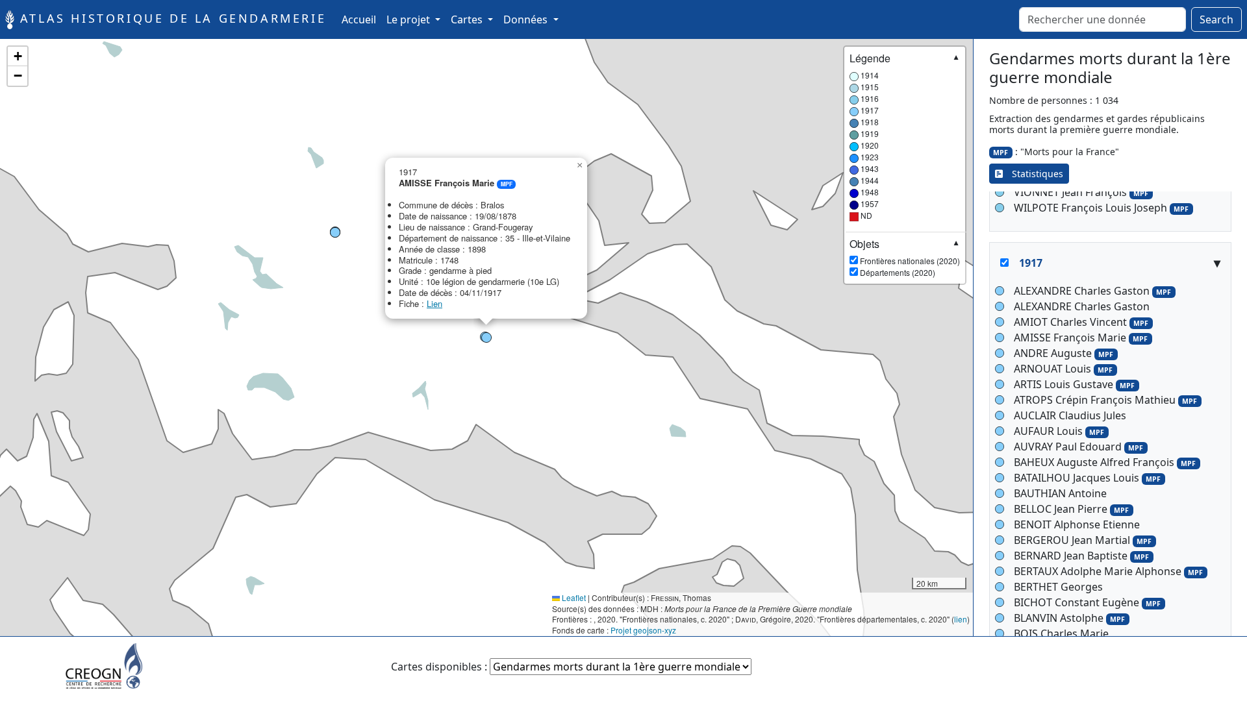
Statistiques (1033, 173)
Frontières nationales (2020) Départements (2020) (905, 258)
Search (1216, 19)
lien (960, 618)
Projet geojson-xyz (643, 629)
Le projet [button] (409, 19)
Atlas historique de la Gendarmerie (170, 18)
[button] (486, 337)
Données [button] (526, 19)
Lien (434, 303)
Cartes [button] (468, 19)
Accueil (361, 19)
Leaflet (573, 597)
